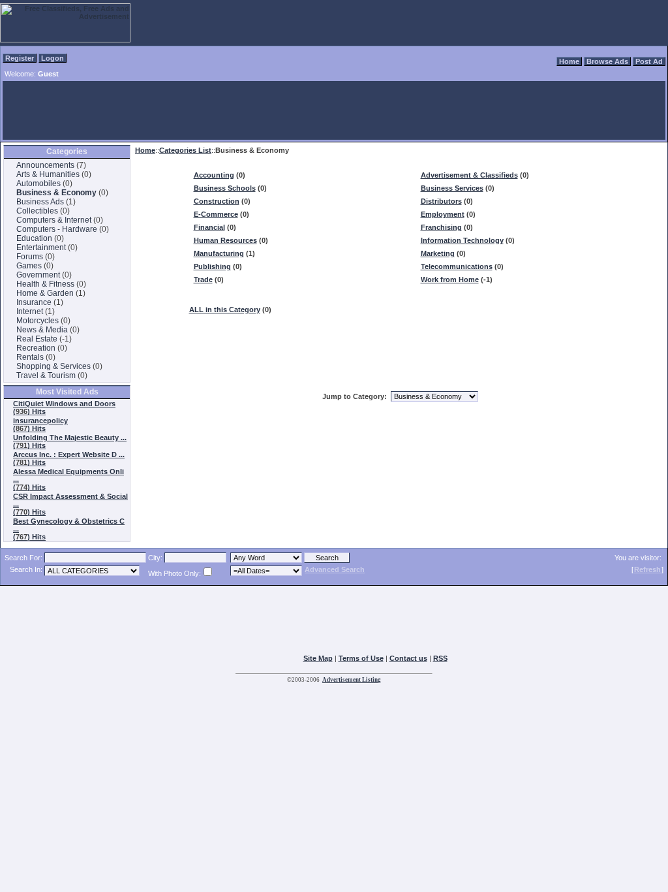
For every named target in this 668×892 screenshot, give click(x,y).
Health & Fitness (45, 284)
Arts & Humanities (48, 174)
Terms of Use (361, 658)
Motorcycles (37, 320)
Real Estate (36, 338)
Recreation (35, 348)
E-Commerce (216, 214)
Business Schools (225, 188)
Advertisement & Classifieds (469, 175)
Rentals (30, 357)
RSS (440, 658)
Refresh (647, 569)
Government (38, 274)
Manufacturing (219, 253)
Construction (216, 201)
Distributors (441, 201)
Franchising (441, 227)
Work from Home (450, 279)
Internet (29, 311)
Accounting (214, 175)
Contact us (408, 658)
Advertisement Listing (351, 680)
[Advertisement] (334, 110)
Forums (29, 256)
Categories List (185, 150)
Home (569, 61)
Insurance (34, 302)
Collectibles (37, 210)
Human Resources (225, 240)
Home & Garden (45, 293)
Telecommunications (457, 266)
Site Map (318, 658)
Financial (209, 227)
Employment (442, 214)
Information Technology (462, 240)
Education (34, 238)
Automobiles (38, 183)
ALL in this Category (224, 309)
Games (29, 265)
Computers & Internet (53, 220)
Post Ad (649, 61)
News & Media (42, 329)
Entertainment (41, 247)
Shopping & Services (53, 366)
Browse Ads (607, 61)
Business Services (452, 188)
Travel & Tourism (46, 375)
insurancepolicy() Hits (40, 424)
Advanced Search (335, 569)
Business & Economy (56, 192)
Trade (203, 279)
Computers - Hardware (56, 229)
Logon (52, 58)
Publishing (212, 266)
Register (19, 58)
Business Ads (40, 201)
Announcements (45, 165)
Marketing (438, 253)
